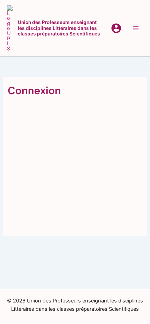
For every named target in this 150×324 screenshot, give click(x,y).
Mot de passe (27, 142)
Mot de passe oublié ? (75, 214)
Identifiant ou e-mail (36, 112)
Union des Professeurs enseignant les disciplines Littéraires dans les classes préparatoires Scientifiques (59, 28)
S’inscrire (110, 193)
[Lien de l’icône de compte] (116, 28)
